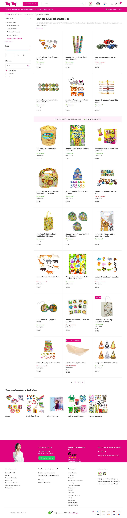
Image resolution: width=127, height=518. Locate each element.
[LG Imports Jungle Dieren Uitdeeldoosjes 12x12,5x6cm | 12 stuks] (48, 178)
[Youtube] (105, 451)
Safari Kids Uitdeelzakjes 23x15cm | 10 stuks (104, 235)
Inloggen (41, 480)
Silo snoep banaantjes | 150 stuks (47, 149)
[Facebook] (98, 451)
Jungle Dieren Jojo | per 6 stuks (46, 321)
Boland (10, 77)
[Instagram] (102, 451)
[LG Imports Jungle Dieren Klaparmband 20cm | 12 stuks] (77, 44)
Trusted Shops (117, 9)
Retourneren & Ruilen (11, 483)
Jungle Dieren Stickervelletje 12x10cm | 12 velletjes (77, 278)
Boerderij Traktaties (13, 25)
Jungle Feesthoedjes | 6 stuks (106, 363)
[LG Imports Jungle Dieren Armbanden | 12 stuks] (107, 87)
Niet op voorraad (112, 69)
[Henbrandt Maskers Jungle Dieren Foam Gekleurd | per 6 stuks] (77, 87)
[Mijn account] (112, 4)
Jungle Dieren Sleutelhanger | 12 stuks (48, 58)
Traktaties (19, 14)
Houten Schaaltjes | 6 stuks (76, 363)
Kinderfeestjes (72, 473)
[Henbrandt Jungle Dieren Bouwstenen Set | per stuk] (107, 264)
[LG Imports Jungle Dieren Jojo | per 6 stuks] (48, 306)
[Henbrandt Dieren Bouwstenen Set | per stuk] (107, 178)
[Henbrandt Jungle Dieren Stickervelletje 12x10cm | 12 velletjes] (77, 264)
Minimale (9, 55)
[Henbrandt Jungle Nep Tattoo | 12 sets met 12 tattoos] (77, 306)
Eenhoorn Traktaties (13, 32)
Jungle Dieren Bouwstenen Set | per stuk (107, 278)
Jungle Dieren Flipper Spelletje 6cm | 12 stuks (77, 235)
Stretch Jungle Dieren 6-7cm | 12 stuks (77, 192)
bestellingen (47, 473)
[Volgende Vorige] (82, 382)
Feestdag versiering (74, 485)
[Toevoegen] (57, 69)
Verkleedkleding (73, 505)
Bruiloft (70, 490)
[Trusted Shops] (98, 3)
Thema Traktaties (28, 14)
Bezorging (8, 480)
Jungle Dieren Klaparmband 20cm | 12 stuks (76, 58)
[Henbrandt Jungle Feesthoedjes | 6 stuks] (107, 349)
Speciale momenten (74, 495)
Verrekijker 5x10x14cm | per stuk (105, 58)
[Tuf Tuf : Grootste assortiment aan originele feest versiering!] (12, 3)
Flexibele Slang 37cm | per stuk (48, 363)
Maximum (26, 55)
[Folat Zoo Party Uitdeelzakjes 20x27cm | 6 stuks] (107, 306)
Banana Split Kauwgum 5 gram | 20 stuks (106, 149)
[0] (119, 4)
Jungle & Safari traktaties (14, 38)
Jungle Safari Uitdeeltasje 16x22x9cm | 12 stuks (46, 235)
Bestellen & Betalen (11, 478)
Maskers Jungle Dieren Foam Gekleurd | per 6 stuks (77, 101)
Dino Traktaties (12, 29)
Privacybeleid (9, 488)
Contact (7, 475)
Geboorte (71, 493)
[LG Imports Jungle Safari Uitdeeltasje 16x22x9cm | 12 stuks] (48, 221)
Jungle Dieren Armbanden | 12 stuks (106, 101)
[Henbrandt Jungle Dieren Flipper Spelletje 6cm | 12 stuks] (77, 221)
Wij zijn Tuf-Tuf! (10, 473)
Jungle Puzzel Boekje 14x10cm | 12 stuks (77, 149)
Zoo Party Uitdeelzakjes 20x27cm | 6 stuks (104, 321)
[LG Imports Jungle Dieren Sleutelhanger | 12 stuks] (48, 44)
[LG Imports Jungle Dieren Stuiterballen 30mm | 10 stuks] (48, 87)
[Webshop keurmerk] (91, 3)
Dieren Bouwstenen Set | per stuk (105, 192)
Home (13, 14)
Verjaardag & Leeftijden (75, 480)
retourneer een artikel (52, 475)
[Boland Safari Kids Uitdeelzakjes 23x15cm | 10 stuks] (107, 221)
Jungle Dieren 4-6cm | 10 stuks (48, 277)
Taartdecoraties (73, 502)
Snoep (70, 498)
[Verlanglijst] (116, 4)
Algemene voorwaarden (12, 485)
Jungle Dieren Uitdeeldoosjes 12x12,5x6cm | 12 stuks (48, 192)
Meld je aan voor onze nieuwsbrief (108, 455)
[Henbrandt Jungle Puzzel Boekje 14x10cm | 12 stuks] (77, 135)
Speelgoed (71, 500)
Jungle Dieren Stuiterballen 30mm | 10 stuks (47, 101)
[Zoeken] (82, 4)
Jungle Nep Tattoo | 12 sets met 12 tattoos (77, 321)
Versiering (71, 483)
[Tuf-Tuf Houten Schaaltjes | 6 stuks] (77, 349)
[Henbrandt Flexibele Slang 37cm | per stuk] (48, 349)
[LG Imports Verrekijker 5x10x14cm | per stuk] (107, 44)
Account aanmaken (44, 482)
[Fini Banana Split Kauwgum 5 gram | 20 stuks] (107, 135)
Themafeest (72, 488)
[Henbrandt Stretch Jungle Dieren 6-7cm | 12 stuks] (77, 178)
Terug (8, 14)
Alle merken (12, 70)
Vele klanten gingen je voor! (76, 448)
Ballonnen (71, 475)
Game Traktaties (12, 35)
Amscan (11, 73)
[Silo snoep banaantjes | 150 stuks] (48, 135)
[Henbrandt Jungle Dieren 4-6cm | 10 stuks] (48, 264)
